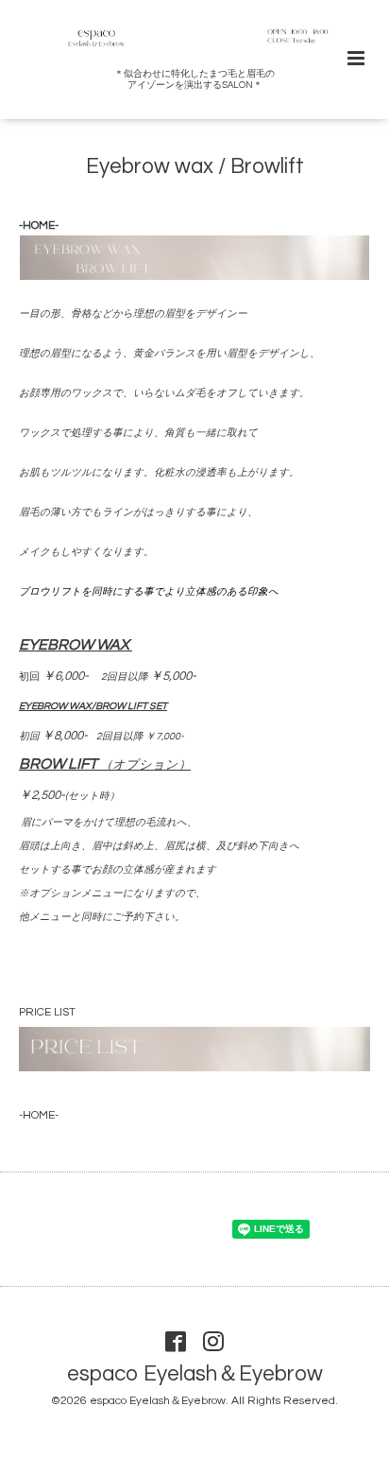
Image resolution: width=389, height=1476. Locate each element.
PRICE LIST (47, 1012)
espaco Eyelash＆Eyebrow (195, 1374)
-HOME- (39, 225)
